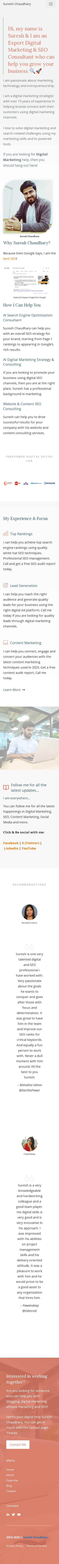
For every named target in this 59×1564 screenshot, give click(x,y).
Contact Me (17, 1444)
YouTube (29, 848)
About (10, 1475)
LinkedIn (11, 848)
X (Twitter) (30, 843)
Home (10, 1469)
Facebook (11, 843)
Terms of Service (36, 1546)
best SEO (9, 258)
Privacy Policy (14, 1546)
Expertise (12, 1480)
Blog (9, 1485)
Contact (11, 1491)
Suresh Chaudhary (17, 4)
